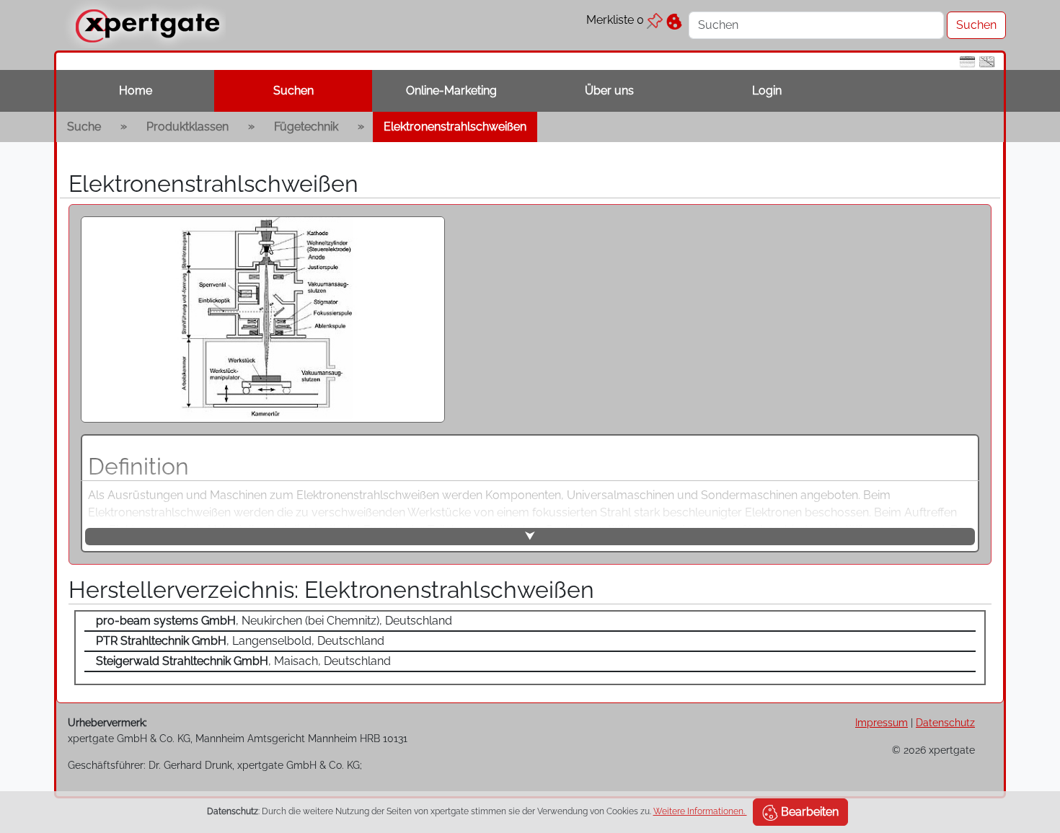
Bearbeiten (808, 812)
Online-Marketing (451, 90)
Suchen (293, 90)
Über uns (609, 90)
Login (767, 90)
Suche (84, 126)
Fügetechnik (306, 126)
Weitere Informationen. (700, 811)
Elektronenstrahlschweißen (455, 126)
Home (135, 90)
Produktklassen (187, 126)
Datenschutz (945, 722)
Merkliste (615, 20)
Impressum (881, 722)
